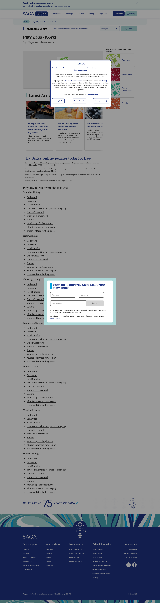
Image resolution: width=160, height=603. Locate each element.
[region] (80, 83)
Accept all (58, 101)
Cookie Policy (93, 94)
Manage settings (101, 101)
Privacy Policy (55, 318)
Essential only (79, 101)
